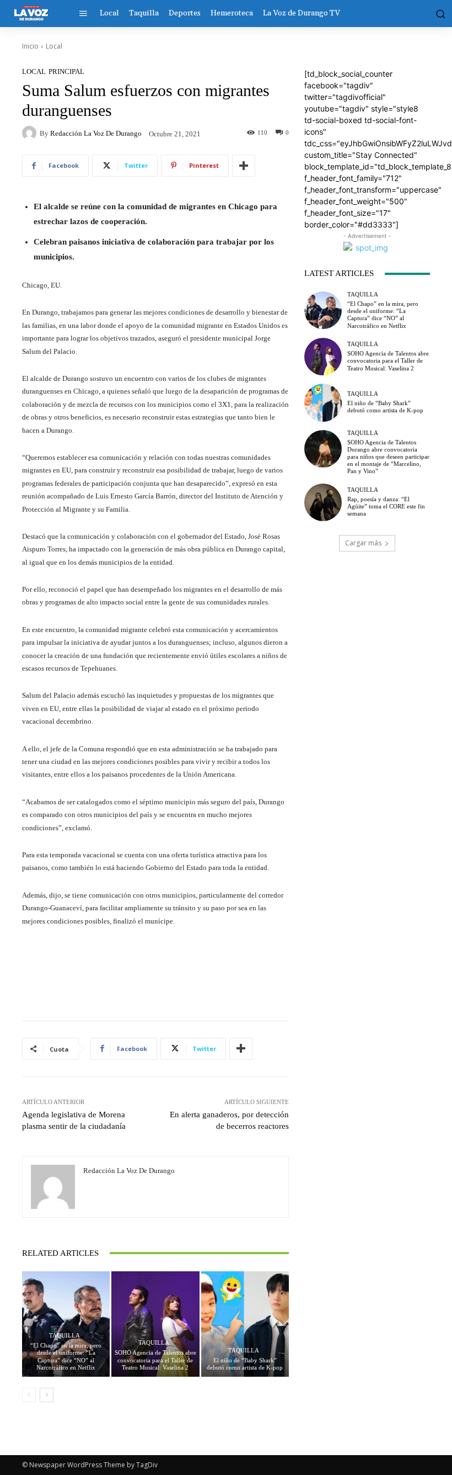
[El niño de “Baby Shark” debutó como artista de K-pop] (245, 1324)
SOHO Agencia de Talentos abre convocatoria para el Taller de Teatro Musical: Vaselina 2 (155, 1359)
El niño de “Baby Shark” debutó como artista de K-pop (245, 1364)
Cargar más (363, 543)
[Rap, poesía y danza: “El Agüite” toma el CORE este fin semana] (323, 502)
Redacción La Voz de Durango (96, 133)
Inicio (30, 46)
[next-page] (46, 1395)
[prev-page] (29, 1395)
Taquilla (64, 1336)
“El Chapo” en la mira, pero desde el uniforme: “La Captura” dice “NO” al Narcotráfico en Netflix (65, 1356)
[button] (438, 13)
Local (54, 46)
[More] (243, 166)
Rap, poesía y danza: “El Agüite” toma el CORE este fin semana (386, 506)
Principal (66, 71)
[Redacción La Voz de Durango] (31, 133)
